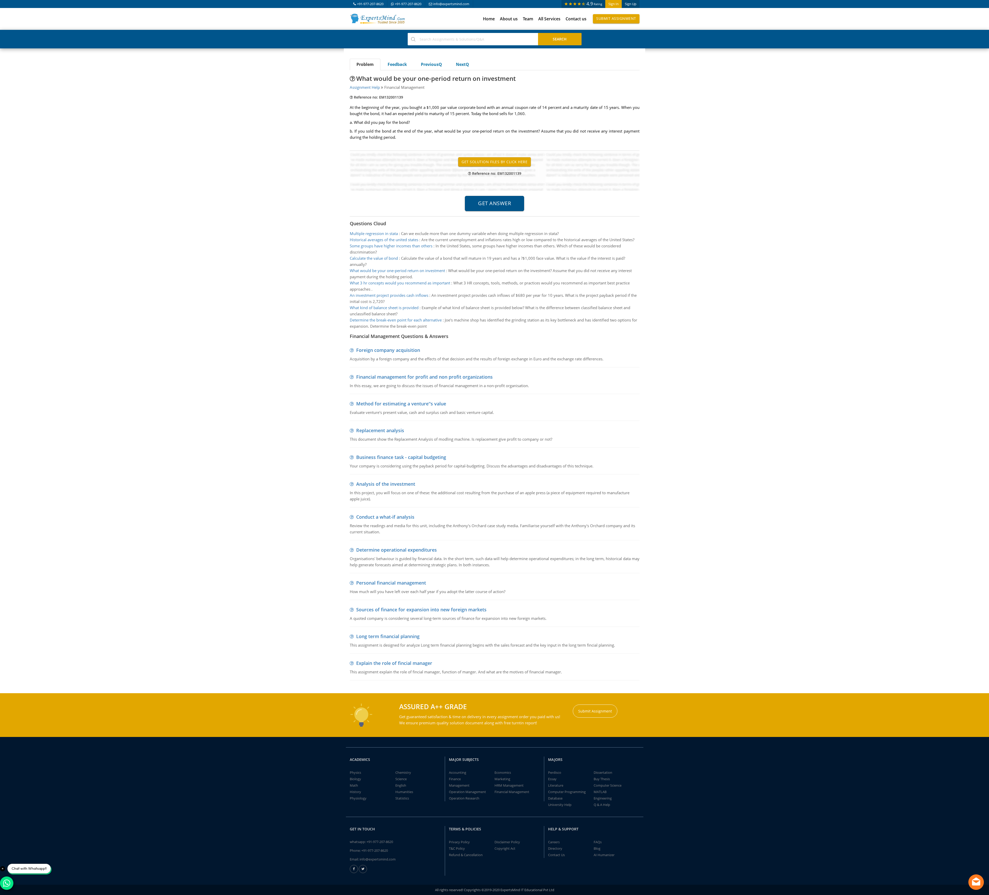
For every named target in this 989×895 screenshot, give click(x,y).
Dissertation (603, 772)
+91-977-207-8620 (370, 4)
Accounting (457, 772)
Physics (355, 772)
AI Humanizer (604, 855)
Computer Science (607, 785)
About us (509, 19)
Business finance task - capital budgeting (401, 457)
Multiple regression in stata (374, 233)
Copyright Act (504, 848)
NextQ (462, 64)
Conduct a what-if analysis (385, 517)
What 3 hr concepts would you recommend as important (400, 282)
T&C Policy (457, 848)
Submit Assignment (616, 18)
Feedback (397, 64)
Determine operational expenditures (396, 550)
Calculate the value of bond (374, 258)
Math (354, 785)
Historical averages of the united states (384, 239)
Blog (597, 848)
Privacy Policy (459, 842)
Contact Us (556, 855)
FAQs (598, 842)
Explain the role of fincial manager (394, 663)
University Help (560, 804)
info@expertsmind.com (451, 4)
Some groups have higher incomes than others (391, 245)
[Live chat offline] (976, 882)
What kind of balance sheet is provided (384, 307)
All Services (549, 19)
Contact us (576, 19)
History (355, 791)
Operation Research (464, 798)
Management (459, 785)
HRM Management (509, 785)
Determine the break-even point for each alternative (396, 320)
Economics (502, 772)
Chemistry (403, 772)
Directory (555, 848)
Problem (365, 64)
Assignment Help (365, 87)
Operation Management (467, 791)
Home (489, 19)
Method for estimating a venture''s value (401, 404)
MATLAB (600, 791)
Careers (554, 842)
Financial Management (511, 791)
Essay (552, 779)
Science (401, 779)
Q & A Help (602, 804)
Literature (555, 785)
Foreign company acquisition (388, 350)
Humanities (404, 791)
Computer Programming (567, 791)
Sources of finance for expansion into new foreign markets (421, 609)
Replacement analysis (380, 430)
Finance (455, 779)
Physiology (358, 798)
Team (528, 19)
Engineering (603, 798)
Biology (355, 779)
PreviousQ (431, 64)
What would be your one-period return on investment (397, 270)
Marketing (502, 779)
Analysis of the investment (385, 484)
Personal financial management (391, 583)
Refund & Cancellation (466, 855)
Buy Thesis (602, 779)
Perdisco (554, 772)
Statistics (402, 798)
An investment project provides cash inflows (389, 295)
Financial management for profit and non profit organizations (424, 377)
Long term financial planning (388, 636)
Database (555, 798)
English (400, 785)
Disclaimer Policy (507, 842)
